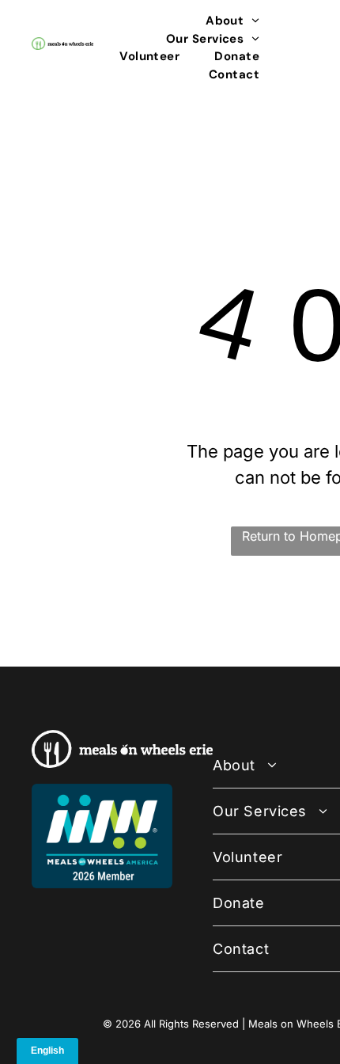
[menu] (316, 24)
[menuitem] (232, 21)
